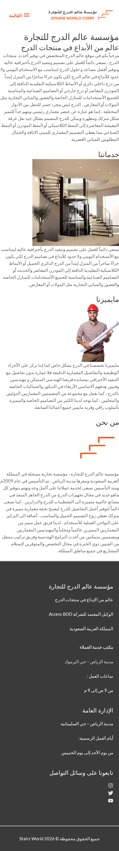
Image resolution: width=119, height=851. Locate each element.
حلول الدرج (70, 69)
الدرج (76, 104)
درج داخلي (103, 83)
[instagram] (110, 786)
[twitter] (110, 794)
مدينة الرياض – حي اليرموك (88, 661)
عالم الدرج (80, 76)
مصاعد (89, 69)
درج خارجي (74, 90)
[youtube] (110, 801)
